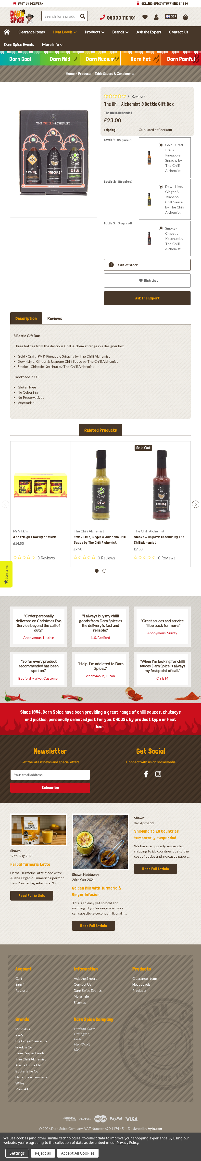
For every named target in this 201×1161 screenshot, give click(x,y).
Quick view (40, 514)
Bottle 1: (117, 140)
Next (195, 504)
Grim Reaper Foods (30, 1053)
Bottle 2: (118, 182)
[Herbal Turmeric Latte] (38, 829)
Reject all (43, 1153)
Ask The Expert (147, 298)
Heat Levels (63, 31)
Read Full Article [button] (31, 895)
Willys (20, 1083)
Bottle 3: (118, 223)
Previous (5, 504)
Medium (100, 59)
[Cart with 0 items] (185, 17)
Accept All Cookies (78, 1153)
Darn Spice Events (19, 44)
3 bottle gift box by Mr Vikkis (35, 537)
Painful (181, 59)
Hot (141, 59)
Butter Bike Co (26, 1071)
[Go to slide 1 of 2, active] (97, 571)
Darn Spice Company (31, 1077)
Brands (118, 31)
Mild (60, 59)
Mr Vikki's (22, 1029)
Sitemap (80, 1002)
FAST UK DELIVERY (30, 3)
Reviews (54, 318)
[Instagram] (158, 774)
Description (26, 318)
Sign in (20, 984)
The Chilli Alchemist (30, 1059)
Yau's (19, 1035)
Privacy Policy (127, 1142)
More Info (50, 44)
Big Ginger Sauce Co (31, 1041)
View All (21, 1089)
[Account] (156, 17)
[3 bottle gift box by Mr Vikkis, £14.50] (40, 485)
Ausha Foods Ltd (28, 1065)
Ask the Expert (149, 31)
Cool (20, 59)
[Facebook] (146, 774)
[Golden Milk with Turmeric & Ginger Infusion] (100, 841)
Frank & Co (23, 1047)
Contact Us (178, 31)
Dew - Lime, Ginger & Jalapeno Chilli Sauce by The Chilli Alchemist (174, 199)
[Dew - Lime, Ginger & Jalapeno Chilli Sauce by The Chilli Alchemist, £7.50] (101, 485)
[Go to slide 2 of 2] (104, 571)
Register (22, 990)
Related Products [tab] (100, 430)
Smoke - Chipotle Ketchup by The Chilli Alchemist (174, 238)
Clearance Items (31, 31)
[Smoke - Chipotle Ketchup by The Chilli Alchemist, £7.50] (161, 485)
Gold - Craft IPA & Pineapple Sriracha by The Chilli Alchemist (174, 158)
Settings (17, 1153)
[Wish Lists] (145, 17)
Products (92, 31)
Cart (18, 978)
